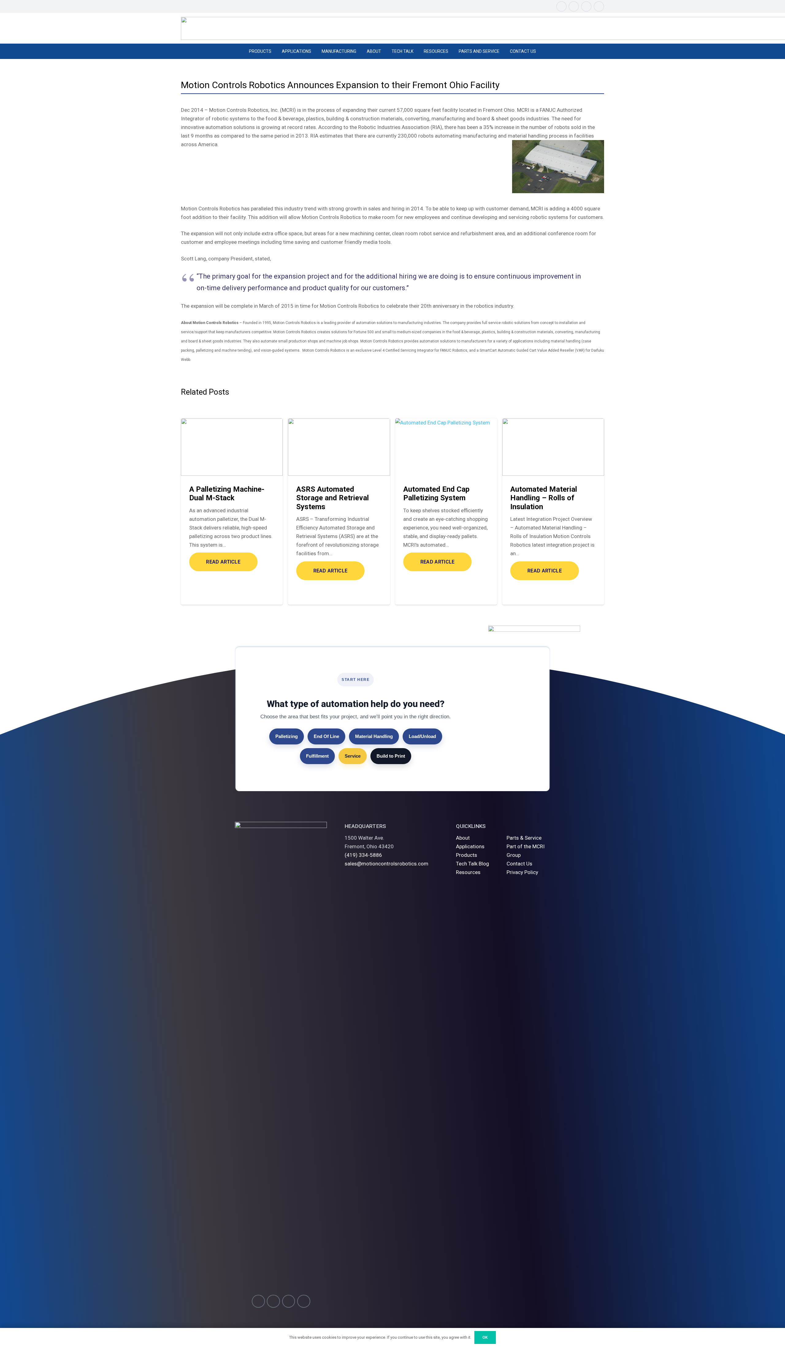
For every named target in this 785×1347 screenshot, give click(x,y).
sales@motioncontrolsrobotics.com (386, 864)
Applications (470, 846)
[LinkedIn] (599, 6)
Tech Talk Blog (472, 864)
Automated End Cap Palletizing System (436, 493)
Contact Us (519, 864)
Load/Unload (422, 736)
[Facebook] (574, 6)
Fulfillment (317, 756)
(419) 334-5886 (363, 855)
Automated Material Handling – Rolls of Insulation (543, 498)
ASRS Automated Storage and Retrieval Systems (332, 498)
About (463, 838)
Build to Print (391, 756)
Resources (468, 872)
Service (353, 756)
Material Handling (374, 736)
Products (466, 855)
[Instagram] (561, 6)
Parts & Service (524, 838)
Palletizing (286, 736)
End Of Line (326, 736)
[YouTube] (586, 6)
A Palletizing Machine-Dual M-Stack (226, 493)
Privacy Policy (522, 872)
